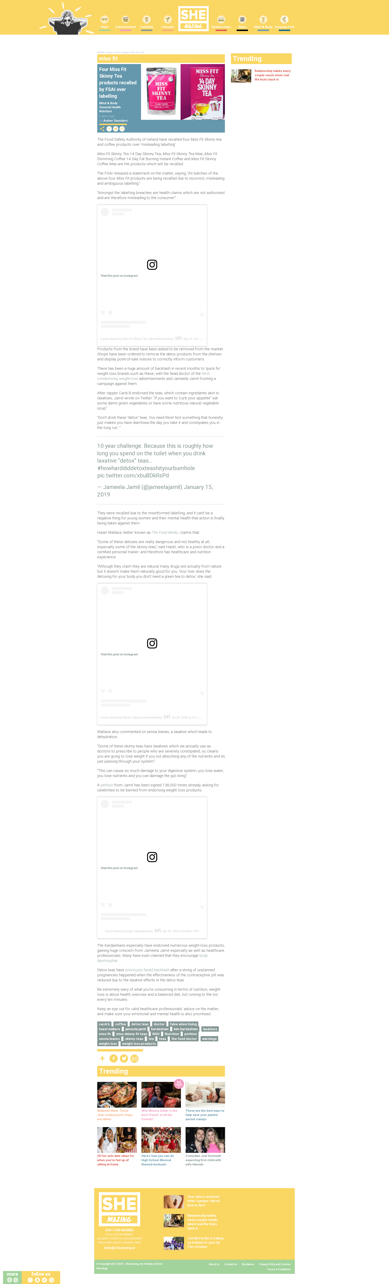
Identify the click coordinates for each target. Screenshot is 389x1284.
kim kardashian (186, 1029)
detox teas (140, 1024)
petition (107, 785)
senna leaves (109, 1039)
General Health (110, 107)
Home (100, 52)
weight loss (108, 1044)
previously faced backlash (147, 970)
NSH (155, 1034)
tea (151, 1039)
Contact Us (230, 1264)
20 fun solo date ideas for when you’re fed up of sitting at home (115, 1160)
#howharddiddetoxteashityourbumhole (146, 468)
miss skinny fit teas (131, 1034)
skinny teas (134, 1039)
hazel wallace (109, 1029)
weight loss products (139, 1044)
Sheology (101, 1268)
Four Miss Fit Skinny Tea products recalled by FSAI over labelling (118, 83)
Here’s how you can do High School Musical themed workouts (157, 1160)
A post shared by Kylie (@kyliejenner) (129, 931)
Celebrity (146, 27)
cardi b (104, 1024)
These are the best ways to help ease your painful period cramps (205, 1115)
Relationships (221, 27)
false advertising (183, 1024)
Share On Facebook (109, 129)
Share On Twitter (116, 129)
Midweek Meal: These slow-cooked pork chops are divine (115, 1115)
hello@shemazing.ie (119, 1248)
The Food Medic (165, 532)
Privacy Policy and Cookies (275, 1264)
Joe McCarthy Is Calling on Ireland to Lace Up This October (205, 1242)
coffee (120, 1024)
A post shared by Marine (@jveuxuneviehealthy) (131, 717)
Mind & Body (263, 27)
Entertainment (125, 27)
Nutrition (105, 111)
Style (104, 27)
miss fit (105, 1034)
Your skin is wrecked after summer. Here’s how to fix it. (203, 1201)
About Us (214, 1264)
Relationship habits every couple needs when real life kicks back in (273, 75)
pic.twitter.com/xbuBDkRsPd (133, 475)
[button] (16, 1280)
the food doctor (184, 1039)
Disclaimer (248, 1264)
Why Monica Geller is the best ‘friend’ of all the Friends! (159, 1115)
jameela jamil (135, 1029)
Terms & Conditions (279, 1269)
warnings (209, 1039)
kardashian (160, 1029)
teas (162, 1039)
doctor (159, 1024)
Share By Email (122, 129)
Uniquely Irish (284, 27)
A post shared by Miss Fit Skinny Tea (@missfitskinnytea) (137, 338)
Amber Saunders (115, 120)
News (242, 27)
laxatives (210, 1029)
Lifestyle (167, 27)
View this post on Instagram (119, 275)
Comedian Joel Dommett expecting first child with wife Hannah (203, 1160)
